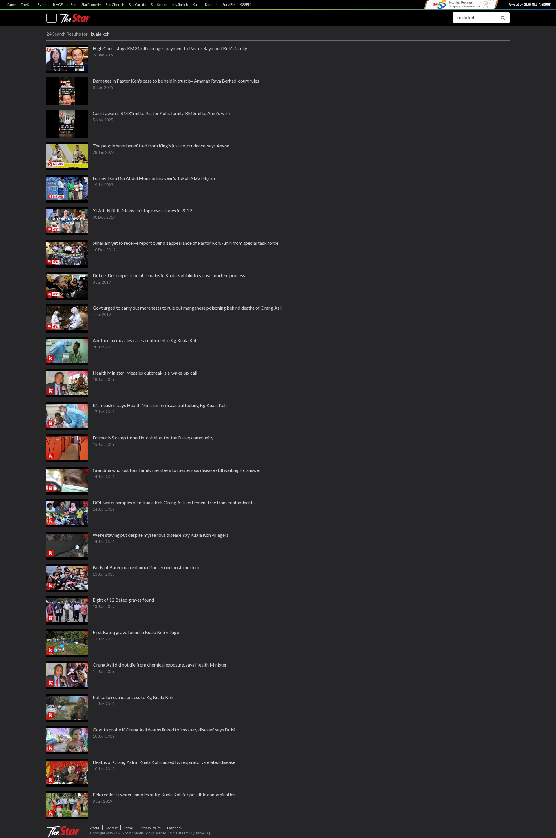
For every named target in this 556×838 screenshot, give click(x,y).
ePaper (10, 4)
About (94, 828)
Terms (129, 828)
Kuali (196, 4)
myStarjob (180, 4)
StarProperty (91, 4)
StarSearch (159, 4)
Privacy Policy (150, 828)
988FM (245, 4)
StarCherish (115, 4)
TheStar (27, 4)
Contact (111, 828)
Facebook (174, 828)
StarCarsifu (137, 4)
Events (43, 4)
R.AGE (58, 4)
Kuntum (211, 4)
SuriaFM (228, 4)
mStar (72, 4)
